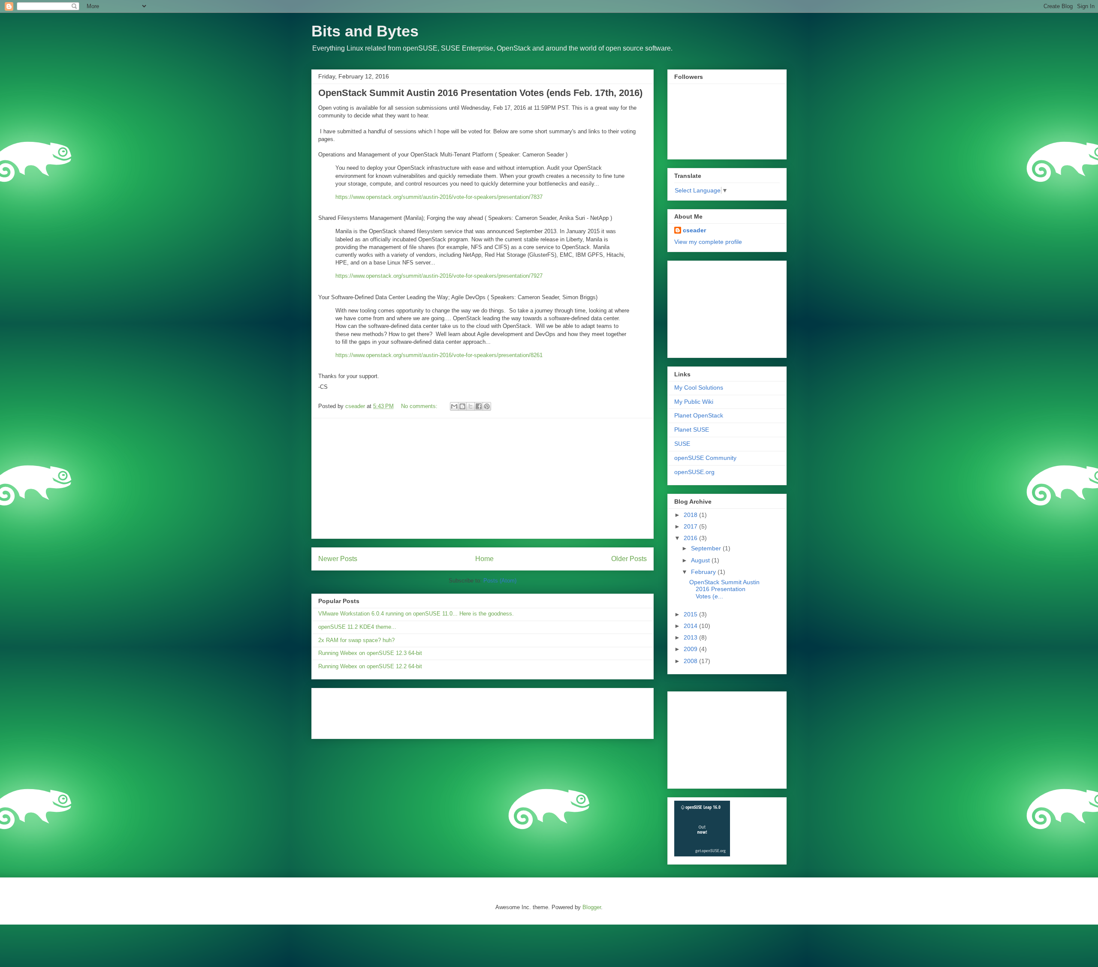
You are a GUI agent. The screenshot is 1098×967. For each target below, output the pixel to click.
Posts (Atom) (499, 580)
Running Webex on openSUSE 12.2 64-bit (370, 666)
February (704, 571)
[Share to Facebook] (478, 406)
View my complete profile (708, 241)
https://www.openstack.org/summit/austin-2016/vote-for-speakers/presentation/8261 (439, 355)
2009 (691, 649)
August (701, 560)
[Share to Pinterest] (487, 406)
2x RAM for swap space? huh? (356, 640)
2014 (691, 625)
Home (484, 558)
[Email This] (454, 406)
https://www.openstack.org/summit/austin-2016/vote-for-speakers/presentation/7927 (439, 276)
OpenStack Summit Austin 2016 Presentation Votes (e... (724, 589)
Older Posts (629, 558)
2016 (691, 538)
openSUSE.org (694, 471)
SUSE (682, 443)
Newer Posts (337, 558)
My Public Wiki (693, 401)
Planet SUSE (691, 429)
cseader (694, 230)
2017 (691, 526)
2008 (691, 661)
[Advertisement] (482, 478)
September (707, 548)
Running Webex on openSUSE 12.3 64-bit (370, 653)
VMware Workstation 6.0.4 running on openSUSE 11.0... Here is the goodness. (416, 613)
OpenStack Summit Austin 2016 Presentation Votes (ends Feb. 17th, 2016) (480, 92)
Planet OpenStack (698, 415)
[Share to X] (470, 406)
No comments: (420, 406)
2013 (691, 637)
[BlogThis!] (462, 406)
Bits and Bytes (365, 31)
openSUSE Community (705, 457)
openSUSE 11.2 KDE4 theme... (357, 627)
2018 (691, 514)
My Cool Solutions (698, 387)
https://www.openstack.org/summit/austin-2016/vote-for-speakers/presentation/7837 (439, 197)
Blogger (591, 907)
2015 (691, 614)
